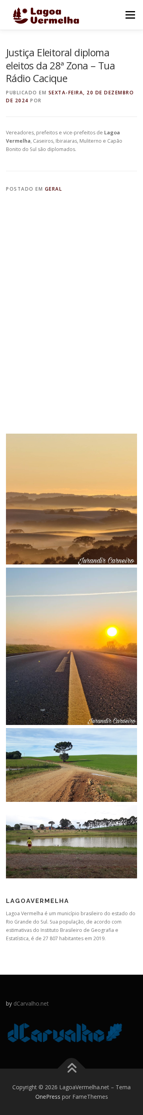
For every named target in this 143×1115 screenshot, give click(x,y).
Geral (53, 189)
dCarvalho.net (31, 1003)
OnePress (47, 1096)
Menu (129, 14)
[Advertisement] (71, 292)
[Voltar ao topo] (72, 1068)
